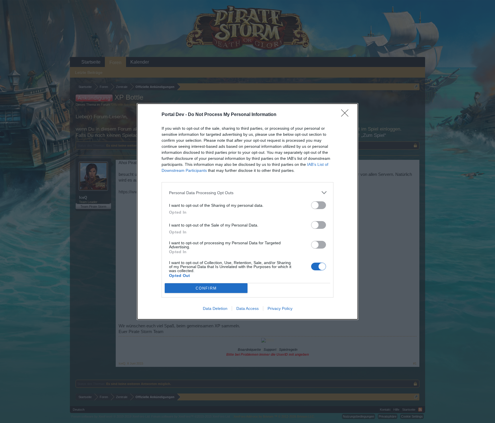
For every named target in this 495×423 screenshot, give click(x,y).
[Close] (346, 114)
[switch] (318, 205)
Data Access (247, 308)
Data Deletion (215, 308)
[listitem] (247, 193)
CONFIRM (206, 288)
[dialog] (247, 211)
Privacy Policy (280, 308)
